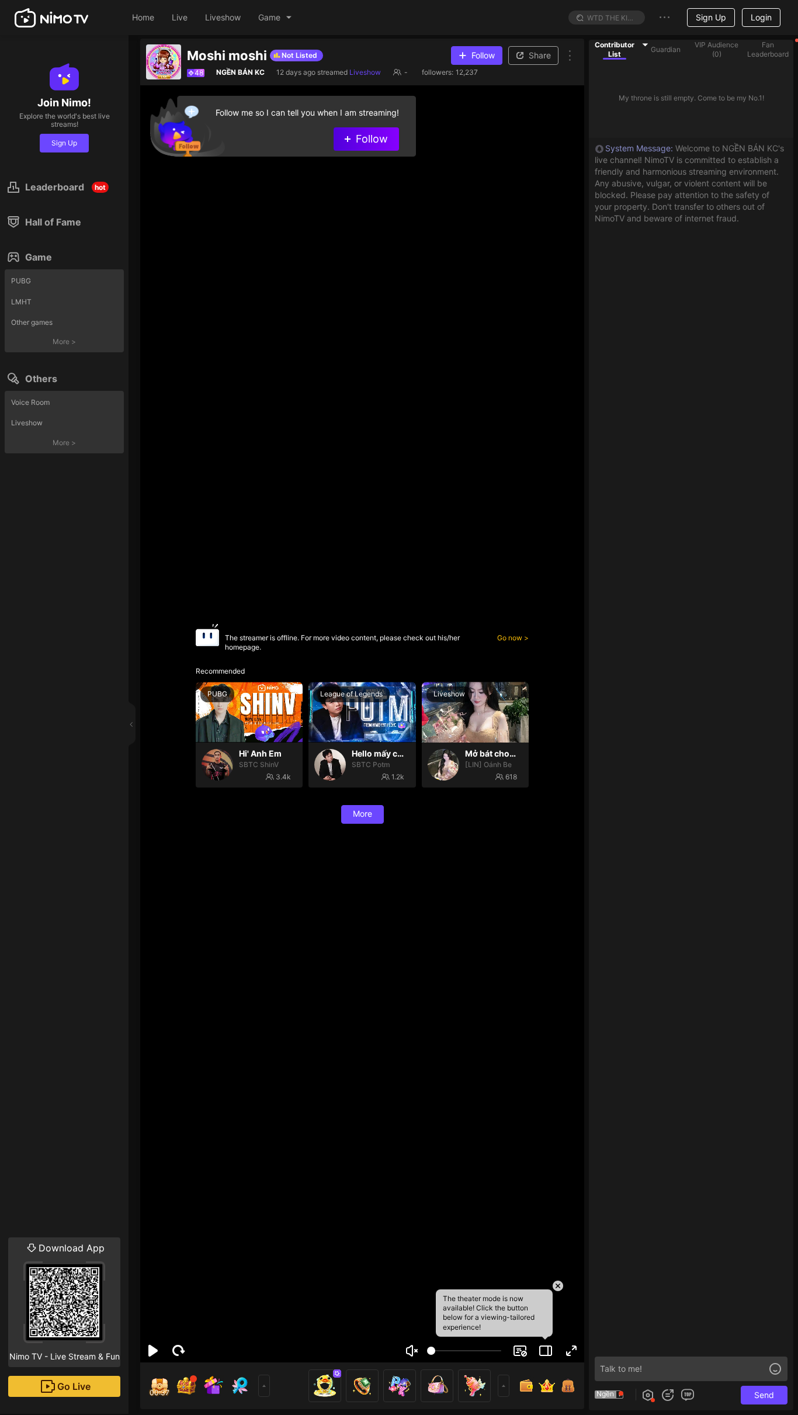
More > (64, 341)
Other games (32, 322)
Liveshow (27, 422)
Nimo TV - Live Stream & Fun (64, 1301)
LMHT (21, 301)
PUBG (21, 280)
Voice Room (30, 402)
